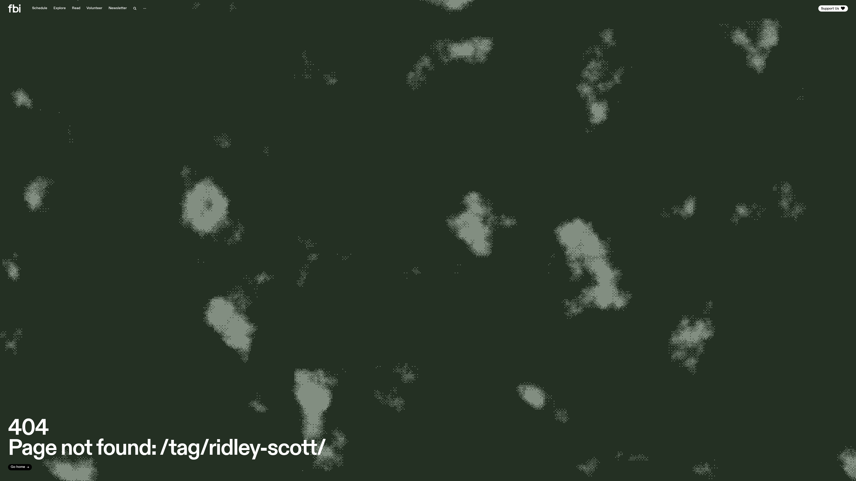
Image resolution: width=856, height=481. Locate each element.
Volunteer (94, 8)
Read (76, 8)
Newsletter (118, 8)
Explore (60, 8)
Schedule (39, 8)
